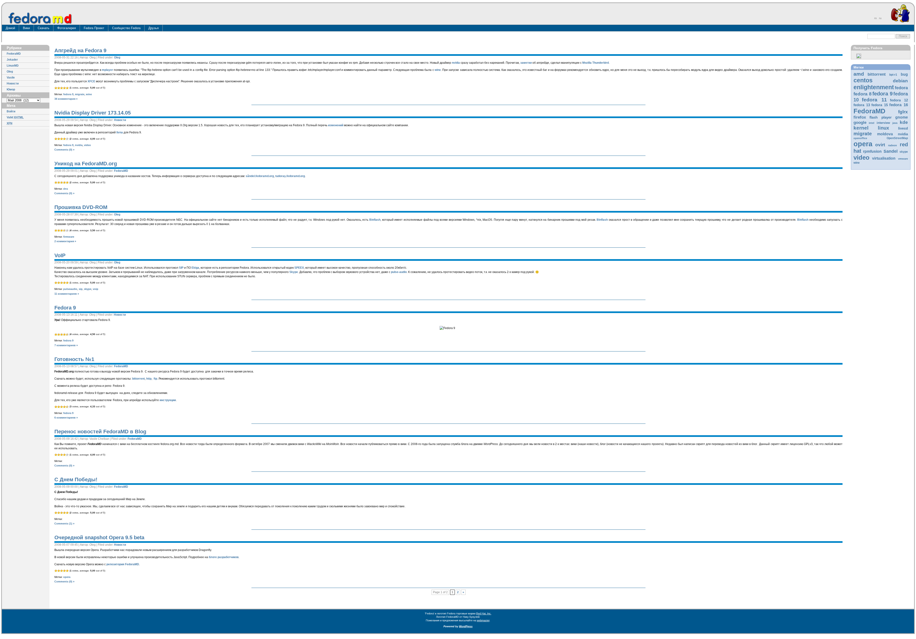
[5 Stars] (67, 88)
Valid (15, 117)
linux (883, 128)
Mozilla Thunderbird (595, 62)
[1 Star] (55, 88)
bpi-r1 (893, 74)
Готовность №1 (74, 359)
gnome (901, 117)
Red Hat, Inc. (483, 613)
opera (863, 144)
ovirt (880, 144)
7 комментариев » (66, 345)
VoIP (60, 255)
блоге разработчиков (224, 557)
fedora (901, 87)
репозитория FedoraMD (122, 564)
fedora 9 (882, 94)
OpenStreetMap (897, 138)
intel (871, 122)
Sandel (891, 151)
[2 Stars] (58, 88)
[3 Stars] (61, 88)
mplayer (107, 70)
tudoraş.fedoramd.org (290, 176)
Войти (11, 111)
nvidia (903, 134)
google (860, 122)
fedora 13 (862, 105)
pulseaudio (70, 289)
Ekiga (195, 267)
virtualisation (883, 158)
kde (904, 122)
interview (883, 123)
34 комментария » (66, 98)
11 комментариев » (66, 293)
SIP (181, 267)
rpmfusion (872, 151)
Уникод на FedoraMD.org (85, 164)
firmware (68, 236)
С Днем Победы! (75, 479)
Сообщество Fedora (126, 28)
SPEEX (299, 267)
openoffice (860, 138)
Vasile (11, 77)
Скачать (43, 28)
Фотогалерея (66, 28)
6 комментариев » (66, 417)
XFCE (91, 81)
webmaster (483, 620)
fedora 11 (874, 99)
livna (119, 132)
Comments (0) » (64, 149)
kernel (861, 128)
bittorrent (877, 74)
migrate (863, 133)
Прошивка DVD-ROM (80, 207)
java (894, 122)
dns (65, 188)
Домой (10, 28)
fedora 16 (898, 105)
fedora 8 (863, 93)
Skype (293, 272)
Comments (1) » (64, 523)
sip (81, 289)
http (148, 378)
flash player (880, 117)
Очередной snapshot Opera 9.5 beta (99, 537)
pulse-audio (399, 272)
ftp (155, 378)
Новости (13, 83)
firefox (860, 117)
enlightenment (874, 87)
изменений (335, 125)
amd (859, 74)
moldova (885, 134)
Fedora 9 (65, 308)
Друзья (153, 28)
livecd (903, 128)
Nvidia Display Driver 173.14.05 (92, 113)
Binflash (374, 219)
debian (900, 80)
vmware (903, 158)
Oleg (10, 71)
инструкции (168, 400)
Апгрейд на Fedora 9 (80, 50)
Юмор (11, 89)
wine (857, 162)
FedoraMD (14, 53)
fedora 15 (879, 105)
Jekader (12, 59)
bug (904, 74)
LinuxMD (13, 65)
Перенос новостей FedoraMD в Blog (100, 432)
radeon (892, 145)
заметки (526, 62)
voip (95, 289)
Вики (26, 28)
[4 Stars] (64, 88)
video (861, 157)
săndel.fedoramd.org (260, 176)
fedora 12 (899, 100)
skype (904, 151)
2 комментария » (65, 241)
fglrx (903, 111)
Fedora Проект (94, 28)
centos (863, 80)
